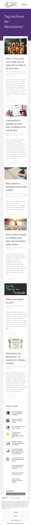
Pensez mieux (12, 75)
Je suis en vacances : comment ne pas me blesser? (17, 420)
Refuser (15, 516)
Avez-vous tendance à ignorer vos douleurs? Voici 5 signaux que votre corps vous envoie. (18, 451)
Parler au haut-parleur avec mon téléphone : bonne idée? (17, 413)
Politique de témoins (10, 523)
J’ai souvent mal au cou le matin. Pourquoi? (18, 427)
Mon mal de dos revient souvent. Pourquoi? (18, 473)
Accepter (15, 512)
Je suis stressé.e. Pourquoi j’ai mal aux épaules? (17, 480)
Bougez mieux (9, 73)
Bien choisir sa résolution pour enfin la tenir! (16, 186)
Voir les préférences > (15, 520)
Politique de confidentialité (19, 523)
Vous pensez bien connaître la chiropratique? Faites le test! (18, 435)
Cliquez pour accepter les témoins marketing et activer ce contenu (15, 495)
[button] (29, 498)
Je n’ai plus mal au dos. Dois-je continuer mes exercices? (18, 467)
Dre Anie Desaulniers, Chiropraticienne (16, 71)
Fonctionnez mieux (17, 73)
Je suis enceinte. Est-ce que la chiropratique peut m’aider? (18, 459)
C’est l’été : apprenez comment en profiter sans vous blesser (18, 443)
